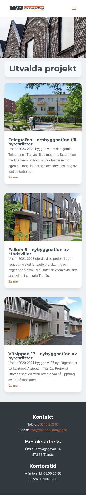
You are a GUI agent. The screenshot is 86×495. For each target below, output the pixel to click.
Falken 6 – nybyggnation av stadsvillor (38, 251)
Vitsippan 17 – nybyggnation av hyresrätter (42, 355)
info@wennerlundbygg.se (49, 430)
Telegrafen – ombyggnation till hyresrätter (42, 141)
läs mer (13, 177)
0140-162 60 (49, 424)
